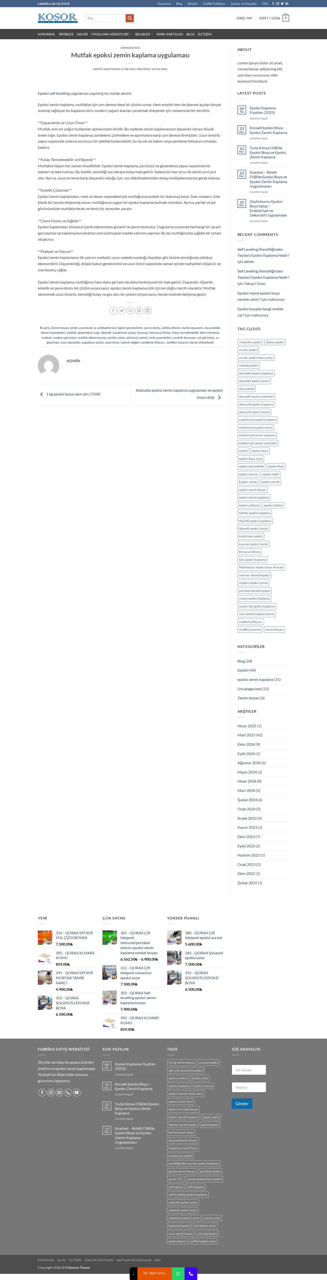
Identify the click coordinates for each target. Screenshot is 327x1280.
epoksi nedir (270, 474)
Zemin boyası (130, 47)
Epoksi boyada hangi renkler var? (260, 311)
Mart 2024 (246, 790)
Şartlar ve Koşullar (244, 4)
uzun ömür (112, 342)
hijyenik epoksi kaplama (255, 521)
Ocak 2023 (246, 864)
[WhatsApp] (178, 1273)
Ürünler (66, 34)
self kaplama (195, 1187)
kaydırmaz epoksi (251, 536)
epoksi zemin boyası (252, 490)
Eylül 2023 (246, 846)
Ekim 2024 (246, 744)
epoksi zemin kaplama (254, 497)
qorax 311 (176, 1179)
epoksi (243, 451)
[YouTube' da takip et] (77, 1092)
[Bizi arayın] (68, 1092)
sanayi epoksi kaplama (254, 598)
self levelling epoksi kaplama (188, 1195)
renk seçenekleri (160, 337)
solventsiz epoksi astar (184, 1218)
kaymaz (142, 332)
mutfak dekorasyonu (92, 337)
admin (97, 69)
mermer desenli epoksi (254, 575)
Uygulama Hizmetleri (110, 34)
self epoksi (176, 1187)
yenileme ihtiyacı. (153, 342)
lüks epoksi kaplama (252, 560)
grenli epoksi (210, 1125)
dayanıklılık (212, 328)
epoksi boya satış (251, 459)
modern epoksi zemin (253, 583)
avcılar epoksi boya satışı (256, 358)
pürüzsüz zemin (136, 337)
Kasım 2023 (247, 827)
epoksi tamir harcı (181, 1101)
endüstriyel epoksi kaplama (257, 420)
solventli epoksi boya (183, 1210)
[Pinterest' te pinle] (139, 311)
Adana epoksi (275, 342)
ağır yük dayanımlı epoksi (186, 1070)
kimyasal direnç (160, 332)
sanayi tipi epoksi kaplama (257, 606)
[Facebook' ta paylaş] (113, 311)
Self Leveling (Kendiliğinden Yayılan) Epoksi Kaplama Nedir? (263, 252)
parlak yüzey (116, 337)
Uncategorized (249, 688)
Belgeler (142, 34)
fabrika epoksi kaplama (255, 513)
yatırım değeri (130, 342)
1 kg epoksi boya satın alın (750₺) (73, 394)
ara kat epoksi (209, 1062)
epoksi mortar (248, 474)
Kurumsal (164, 4)
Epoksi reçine (248, 482)
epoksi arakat (178, 1078)
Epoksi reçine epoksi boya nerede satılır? (258, 296)
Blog (179, 4)
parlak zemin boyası (182, 1171)
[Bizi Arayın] (191, 1273)
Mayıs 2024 (247, 772)
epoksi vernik (270, 482)
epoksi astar (200, 1078)
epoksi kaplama (179, 1086)
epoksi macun (203, 1086)
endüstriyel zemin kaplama (257, 435)
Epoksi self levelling (54, 93)
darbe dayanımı (192, 328)
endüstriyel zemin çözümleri (258, 443)
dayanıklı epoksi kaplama (256, 373)
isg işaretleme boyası (183, 1140)
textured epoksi (179, 1226)
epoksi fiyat (276, 466)
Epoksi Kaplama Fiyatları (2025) (263, 110)
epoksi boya (260, 451)
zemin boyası (274, 629)
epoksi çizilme (273, 505)
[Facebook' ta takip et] (273, 4)
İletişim (192, 4)
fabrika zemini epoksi (183, 1125)
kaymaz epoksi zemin (253, 544)
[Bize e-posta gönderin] (286, 4)
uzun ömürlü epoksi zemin (256, 614)
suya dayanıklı (70, 342)
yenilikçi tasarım (177, 342)
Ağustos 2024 (249, 762)
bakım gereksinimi (130, 328)
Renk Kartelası (170, 34)
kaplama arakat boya (183, 1148)
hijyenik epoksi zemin (253, 528)
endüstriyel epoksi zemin (256, 427)
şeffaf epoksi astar (203, 1241)
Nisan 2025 (246, 725)
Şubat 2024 (247, 799)
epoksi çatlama (249, 505)
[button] (244, 18)
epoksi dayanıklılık (251, 466)
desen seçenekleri (53, 332)
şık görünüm (205, 337)
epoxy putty (211, 1117)
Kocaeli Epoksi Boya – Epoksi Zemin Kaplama (268, 129)
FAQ (265, 4)
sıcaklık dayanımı (184, 337)
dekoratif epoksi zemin (254, 412)
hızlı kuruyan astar (181, 1132)
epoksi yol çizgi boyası (183, 1109)
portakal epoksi (210, 1171)
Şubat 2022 (247, 882)
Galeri (82, 34)
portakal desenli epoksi (254, 591)
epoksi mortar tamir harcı (186, 1094)
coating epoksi (249, 365)
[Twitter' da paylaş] (122, 311)
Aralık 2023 (247, 818)
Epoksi (242, 670)
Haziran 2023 (248, 855)
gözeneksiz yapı (88, 332)
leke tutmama (209, 332)
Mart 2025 (246, 735)
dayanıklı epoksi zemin (254, 381)
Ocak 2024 (246, 809)
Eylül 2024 (246, 753)
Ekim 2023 (246, 836)
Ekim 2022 (246, 873)
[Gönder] (130, 18)
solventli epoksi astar (183, 1202)
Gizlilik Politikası (214, 4)
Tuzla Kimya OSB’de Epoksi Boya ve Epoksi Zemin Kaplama (268, 152)
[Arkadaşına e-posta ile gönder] (131, 311)
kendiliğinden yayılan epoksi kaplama (194, 1163)
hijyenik (106, 332)
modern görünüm (65, 337)
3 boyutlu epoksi (250, 342)
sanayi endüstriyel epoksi (204, 1179)
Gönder (242, 1103)
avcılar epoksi (248, 350)
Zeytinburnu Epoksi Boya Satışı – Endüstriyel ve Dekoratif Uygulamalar (268, 208)
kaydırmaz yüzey (124, 332)
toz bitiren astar (205, 1226)
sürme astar (212, 1218)
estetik (71, 332)
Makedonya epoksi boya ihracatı (261, 567)
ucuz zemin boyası (181, 1233)
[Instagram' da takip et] (277, 4)
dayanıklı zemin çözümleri (256, 396)
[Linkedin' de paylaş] (148, 311)
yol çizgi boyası (207, 1233)
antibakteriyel (106, 328)
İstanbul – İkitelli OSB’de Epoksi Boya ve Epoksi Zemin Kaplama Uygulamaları (268, 179)
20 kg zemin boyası (182, 1062)
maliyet (46, 337)
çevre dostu (152, 328)
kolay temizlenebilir (185, 332)
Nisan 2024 (246, 781)
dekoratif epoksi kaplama (256, 404)
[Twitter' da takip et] (282, 4)
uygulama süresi (92, 342)
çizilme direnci (171, 328)
